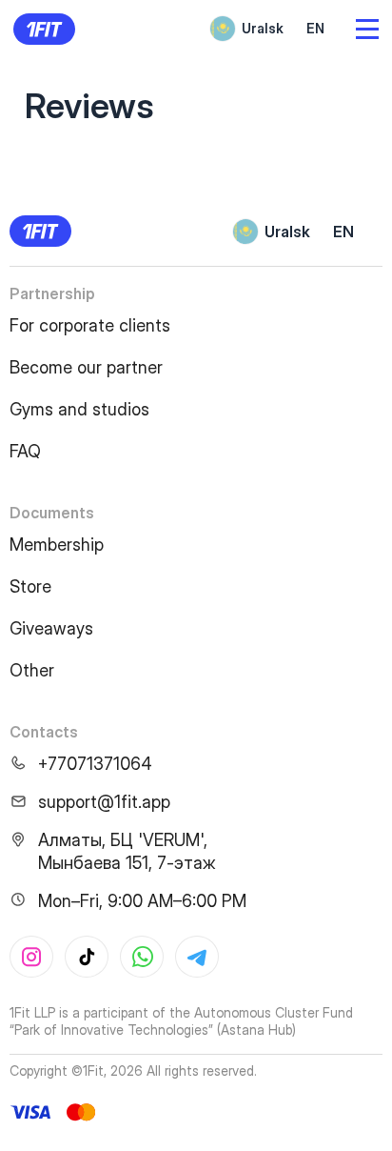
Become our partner (86, 367)
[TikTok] (86, 957)
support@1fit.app (104, 802)
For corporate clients (90, 325)
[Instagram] (31, 957)
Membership (57, 545)
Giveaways (51, 628)
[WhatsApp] (142, 957)
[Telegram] (197, 957)
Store (30, 586)
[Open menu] (367, 29)
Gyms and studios (79, 409)
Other (32, 670)
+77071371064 (95, 764)
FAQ (25, 451)
